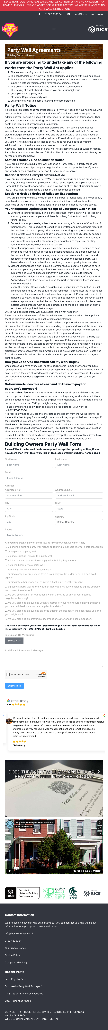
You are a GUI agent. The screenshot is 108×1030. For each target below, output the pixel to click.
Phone (8, 529)
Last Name (61, 459)
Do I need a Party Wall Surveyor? (23, 986)
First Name (11, 459)
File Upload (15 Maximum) (19, 635)
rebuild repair (66, 182)
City (7, 503)
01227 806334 (53, 14)
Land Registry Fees (15, 979)
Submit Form (14, 685)
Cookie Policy (12, 955)
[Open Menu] (54, 29)
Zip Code (10, 516)
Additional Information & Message (24, 650)
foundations (75, 197)
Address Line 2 (63, 489)
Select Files (14, 640)
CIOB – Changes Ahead (18, 1000)
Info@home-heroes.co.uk (19, 933)
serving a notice (32, 117)
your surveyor (53, 369)
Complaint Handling (16, 962)
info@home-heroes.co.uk (89, 14)
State (58, 503)
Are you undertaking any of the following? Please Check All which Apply (45, 542)
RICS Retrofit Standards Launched (24, 993)
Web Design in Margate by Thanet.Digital (31, 1019)
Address (9, 485)
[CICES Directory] (73, 892)
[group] (54, 730)
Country (59, 516)
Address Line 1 (13, 489)
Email (8, 472)
